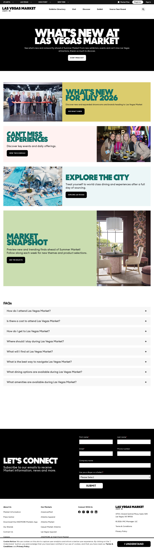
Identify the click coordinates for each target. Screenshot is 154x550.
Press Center (8, 517)
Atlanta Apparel (48, 517)
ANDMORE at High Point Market (55, 537)
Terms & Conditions (124, 526)
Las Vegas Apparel (49, 532)
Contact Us (8, 532)
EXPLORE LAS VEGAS (76, 195)
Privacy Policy (121, 531)
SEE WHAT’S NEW (75, 111)
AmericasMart (47, 512)
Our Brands (8, 527)
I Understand (134, 544)
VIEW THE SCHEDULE (17, 153)
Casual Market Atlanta (51, 527)
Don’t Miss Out (77, 58)
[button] (77, 311)
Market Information (12, 512)
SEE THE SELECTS (16, 260)
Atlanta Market (47, 522)
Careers (6, 537)
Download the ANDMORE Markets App (20, 522)
